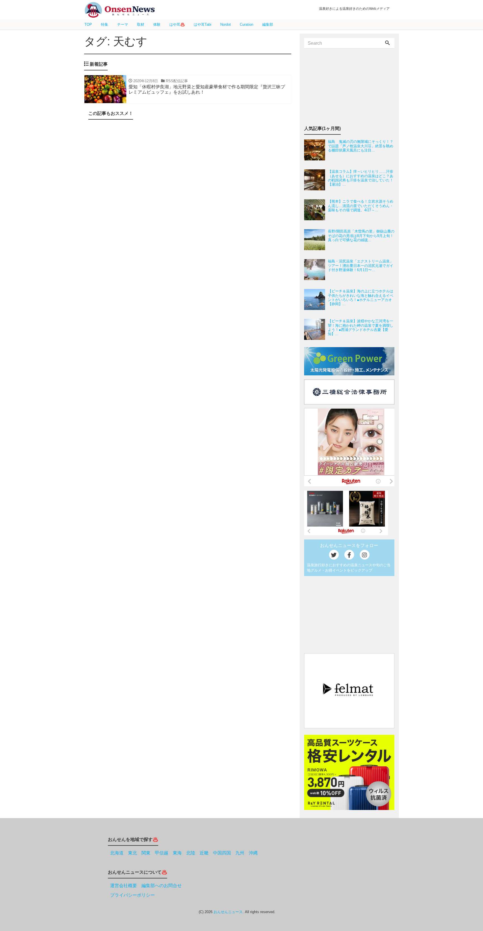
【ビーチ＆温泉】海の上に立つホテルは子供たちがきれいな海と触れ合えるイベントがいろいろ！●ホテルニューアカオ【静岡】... (360, 297)
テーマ (122, 24)
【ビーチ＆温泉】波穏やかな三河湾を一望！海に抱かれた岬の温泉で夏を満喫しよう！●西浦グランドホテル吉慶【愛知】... (360, 327)
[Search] (387, 43)
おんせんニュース (228, 912)
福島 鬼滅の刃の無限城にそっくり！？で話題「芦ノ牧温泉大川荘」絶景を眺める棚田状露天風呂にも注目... (360, 145)
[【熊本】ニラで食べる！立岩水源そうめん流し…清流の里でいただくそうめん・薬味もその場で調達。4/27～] (316, 209)
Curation (246, 24)
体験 (156, 24)
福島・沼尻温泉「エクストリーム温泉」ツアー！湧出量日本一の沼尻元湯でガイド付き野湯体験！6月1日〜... (360, 265)
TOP (88, 24)
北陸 (190, 853)
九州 (239, 853)
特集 (104, 24)
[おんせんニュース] (119, 10)
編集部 (267, 24)
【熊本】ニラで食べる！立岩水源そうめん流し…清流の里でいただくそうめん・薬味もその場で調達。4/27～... (360, 205)
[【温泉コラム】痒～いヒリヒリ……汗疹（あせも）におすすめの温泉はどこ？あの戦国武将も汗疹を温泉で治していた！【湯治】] (316, 180)
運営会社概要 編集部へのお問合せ (146, 885)
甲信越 (161, 853)
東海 (177, 853)
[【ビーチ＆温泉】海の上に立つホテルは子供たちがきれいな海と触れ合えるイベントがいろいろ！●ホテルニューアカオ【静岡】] (316, 299)
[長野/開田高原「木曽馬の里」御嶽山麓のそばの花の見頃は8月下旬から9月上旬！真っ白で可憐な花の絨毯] (316, 239)
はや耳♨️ (177, 24)
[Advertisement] (187, 183)
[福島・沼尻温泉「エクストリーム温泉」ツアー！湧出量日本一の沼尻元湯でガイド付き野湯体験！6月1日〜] (316, 269)
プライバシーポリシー (132, 895)
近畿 (204, 853)
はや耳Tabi (202, 24)
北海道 (117, 853)
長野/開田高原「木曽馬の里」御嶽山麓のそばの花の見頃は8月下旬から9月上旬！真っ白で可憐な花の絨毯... (361, 235)
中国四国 (222, 853)
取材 (140, 24)
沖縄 (253, 853)
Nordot (225, 24)
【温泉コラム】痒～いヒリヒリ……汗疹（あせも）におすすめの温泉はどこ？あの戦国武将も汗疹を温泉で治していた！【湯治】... (360, 177)
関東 (145, 853)
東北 (132, 853)
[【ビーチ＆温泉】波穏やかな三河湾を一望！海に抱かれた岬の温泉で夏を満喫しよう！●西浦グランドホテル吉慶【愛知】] (316, 329)
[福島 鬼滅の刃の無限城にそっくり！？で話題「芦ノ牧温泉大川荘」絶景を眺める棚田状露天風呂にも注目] (316, 150)
